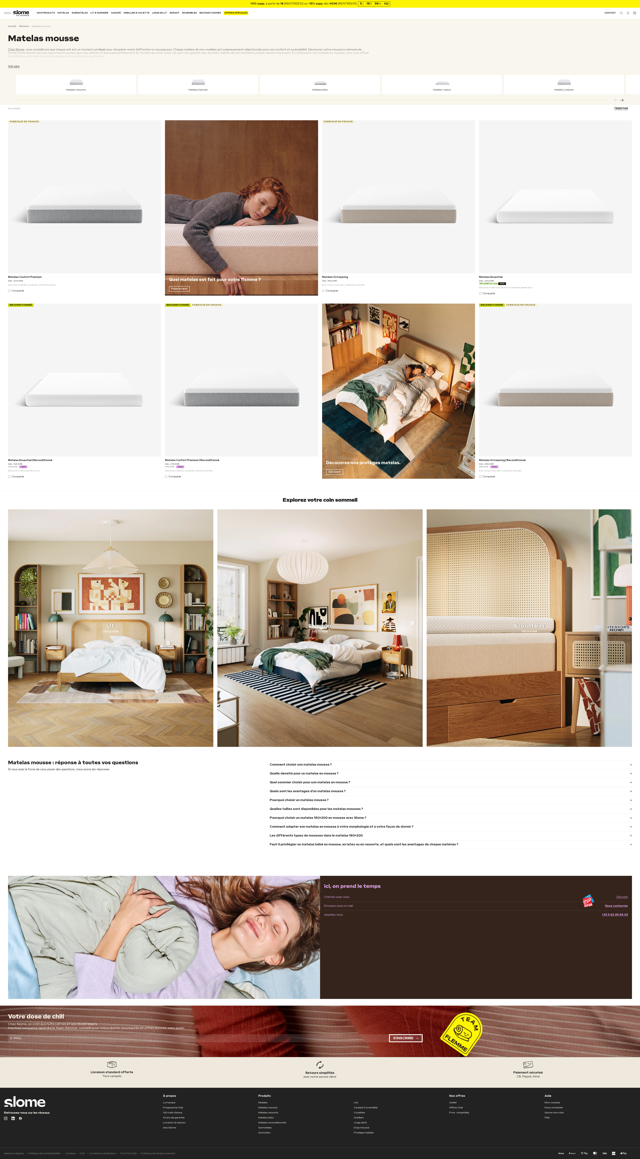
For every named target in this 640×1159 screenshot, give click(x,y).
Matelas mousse (267, 1107)
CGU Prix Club (128, 1153)
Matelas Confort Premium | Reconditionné (192, 460)
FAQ (547, 1117)
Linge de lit (159, 13)
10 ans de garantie (174, 1117)
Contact (610, 13)
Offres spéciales (235, 13)
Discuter (622, 897)
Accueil (12, 26)
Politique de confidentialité (44, 1153)
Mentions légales (14, 1153)
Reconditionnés (210, 13)
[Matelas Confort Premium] (84, 196)
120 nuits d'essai (172, 1112)
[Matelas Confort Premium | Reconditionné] (241, 380)
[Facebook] (20, 1118)
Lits (356, 1102)
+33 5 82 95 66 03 (615, 914)
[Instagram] (5, 1118)
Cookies (70, 1153)
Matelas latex (266, 1117)
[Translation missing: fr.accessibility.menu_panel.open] (7, 13)
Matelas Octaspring (335, 277)
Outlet (453, 1102)
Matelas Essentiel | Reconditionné (30, 460)
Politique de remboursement (158, 1153)
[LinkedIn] (13, 1118)
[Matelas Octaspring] (398, 196)
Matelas (63, 13)
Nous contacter (616, 906)
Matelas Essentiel (491, 277)
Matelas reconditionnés (272, 1122)
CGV (82, 1153)
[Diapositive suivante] (622, 100)
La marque (169, 1102)
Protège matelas (364, 1132)
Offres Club (456, 1107)
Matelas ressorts (268, 1112)
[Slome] (21, 13)
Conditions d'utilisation (102, 1153)
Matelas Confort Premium (25, 277)
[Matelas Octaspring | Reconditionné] (555, 380)
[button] (621, 13)
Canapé (116, 13)
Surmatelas (80, 13)
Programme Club (173, 1107)
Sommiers (264, 1132)
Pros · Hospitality (459, 1112)
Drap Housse (361, 1127)
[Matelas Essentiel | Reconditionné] (84, 380)
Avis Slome (169, 1127)
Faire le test (179, 288)
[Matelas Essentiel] (555, 196)
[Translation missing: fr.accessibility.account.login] (628, 13)
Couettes (359, 1112)
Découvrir (334, 472)
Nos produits (46, 13)
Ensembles (189, 13)
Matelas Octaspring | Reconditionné (502, 460)
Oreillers (359, 1117)
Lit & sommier (99, 13)
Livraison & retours (174, 1122)
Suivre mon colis (554, 1112)
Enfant (175, 13)
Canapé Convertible (366, 1107)
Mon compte (552, 1102)
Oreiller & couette (136, 13)
